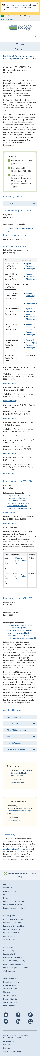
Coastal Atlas (8, 954)
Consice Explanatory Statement (19, 630)
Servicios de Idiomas (11, 989)
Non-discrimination (11, 982)
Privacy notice (8, 1041)
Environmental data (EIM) (13, 957)
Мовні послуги (9, 1006)
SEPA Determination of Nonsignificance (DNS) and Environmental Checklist (18, 503)
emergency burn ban (20, 5)
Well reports (8, 971)
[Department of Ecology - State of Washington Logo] (20, 27)
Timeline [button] (10, 203)
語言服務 (6, 992)
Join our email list (13, 820)
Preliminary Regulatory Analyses (20, 508)
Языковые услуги (10, 1002)
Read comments (9, 383)
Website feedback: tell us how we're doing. (21, 875)
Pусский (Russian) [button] (14, 743)
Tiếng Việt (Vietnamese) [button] (16, 730)
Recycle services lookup (12, 964)
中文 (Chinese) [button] (12, 723)
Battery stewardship (19, 779)
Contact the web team (12, 1051)
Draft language (32, 342)
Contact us (7, 888)
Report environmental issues (14, 908)
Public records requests (12, 905)
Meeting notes (32, 268)
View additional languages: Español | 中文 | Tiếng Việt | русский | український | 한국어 (21, 181)
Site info (6, 1044)
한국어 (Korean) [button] (13, 736)
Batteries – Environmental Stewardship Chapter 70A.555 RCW (21, 773)
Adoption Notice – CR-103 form (19, 625)
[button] (20, 43)
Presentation (31, 266)
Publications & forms (11, 929)
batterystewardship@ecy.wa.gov (19, 811)
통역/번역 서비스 (9, 995)
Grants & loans (9, 939)
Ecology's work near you (13, 919)
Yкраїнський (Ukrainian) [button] (16, 749)
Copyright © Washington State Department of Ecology (15, 1036)
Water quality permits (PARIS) (15, 967)
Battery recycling (17, 782)
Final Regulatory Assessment (19, 635)
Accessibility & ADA (10, 978)
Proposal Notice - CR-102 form (19, 495)
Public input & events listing (14, 901)
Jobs (5, 894)
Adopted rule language (16, 628)
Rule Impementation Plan (17, 633)
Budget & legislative (11, 933)
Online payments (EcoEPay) (14, 961)
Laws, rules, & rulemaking (13, 926)
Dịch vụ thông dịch (10, 999)
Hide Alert (33, 4)
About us (6, 884)
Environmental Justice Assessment (21, 638)
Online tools (8, 947)
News (5, 898)
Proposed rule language (17, 498)
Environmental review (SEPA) (14, 922)
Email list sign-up (10, 891)
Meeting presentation (20, 559)
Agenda (29, 263)
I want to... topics (9, 950)
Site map (6, 1048)
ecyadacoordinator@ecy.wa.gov (15, 849)
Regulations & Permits (12, 56)
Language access (10, 985)
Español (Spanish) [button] (14, 717)
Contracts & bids (9, 936)
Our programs (9, 916)
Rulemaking (19, 58)
